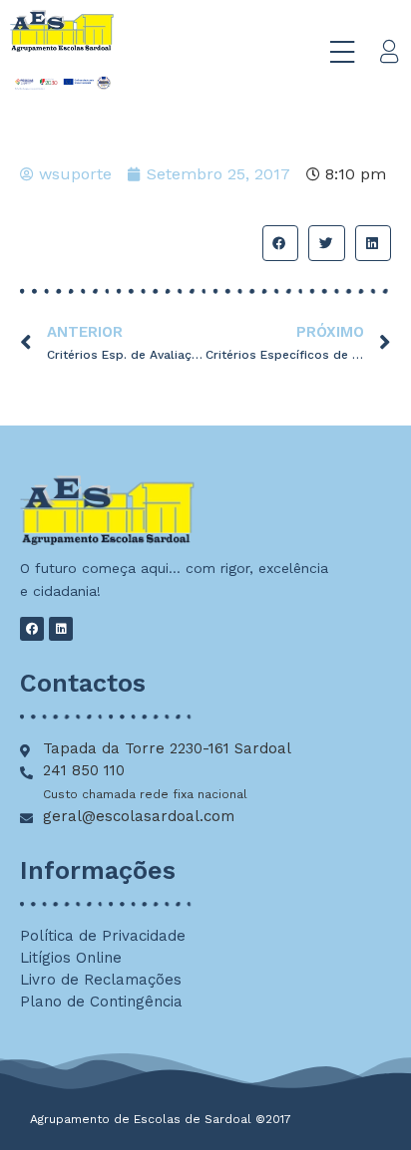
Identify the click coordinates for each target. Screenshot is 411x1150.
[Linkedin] (61, 629)
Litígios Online (71, 958)
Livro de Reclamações (101, 980)
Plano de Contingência (101, 1001)
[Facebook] (32, 629)
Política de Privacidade (103, 936)
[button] (280, 243)
